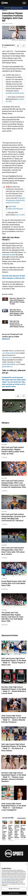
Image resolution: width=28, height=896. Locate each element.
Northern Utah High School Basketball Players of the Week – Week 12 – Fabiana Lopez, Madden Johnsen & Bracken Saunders (13, 777)
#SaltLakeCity (20, 200)
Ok (26, 863)
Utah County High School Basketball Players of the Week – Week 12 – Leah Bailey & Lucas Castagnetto (13, 807)
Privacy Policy (15, 879)
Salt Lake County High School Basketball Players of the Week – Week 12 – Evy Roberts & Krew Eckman (13, 747)
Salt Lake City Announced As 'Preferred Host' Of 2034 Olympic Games (17, 324)
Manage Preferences (14, 888)
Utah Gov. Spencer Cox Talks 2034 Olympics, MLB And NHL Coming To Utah (17, 301)
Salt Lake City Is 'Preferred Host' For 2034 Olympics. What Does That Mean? (17, 312)
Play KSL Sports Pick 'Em (16, 8)
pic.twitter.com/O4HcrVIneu (15, 93)
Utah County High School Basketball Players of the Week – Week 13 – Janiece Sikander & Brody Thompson (13, 719)
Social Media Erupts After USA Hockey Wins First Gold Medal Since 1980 (13, 583)
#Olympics (21, 198)
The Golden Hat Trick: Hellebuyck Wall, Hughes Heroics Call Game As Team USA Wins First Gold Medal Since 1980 (12, 617)
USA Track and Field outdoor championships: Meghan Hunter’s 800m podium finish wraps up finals (12, 450)
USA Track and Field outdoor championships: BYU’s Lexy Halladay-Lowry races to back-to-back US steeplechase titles (13, 484)
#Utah (8, 202)
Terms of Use (7, 879)
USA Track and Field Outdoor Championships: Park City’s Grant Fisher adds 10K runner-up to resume (13, 551)
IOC (21, 248)
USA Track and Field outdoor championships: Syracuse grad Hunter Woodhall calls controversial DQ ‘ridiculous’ (13, 517)
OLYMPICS (4, 10)
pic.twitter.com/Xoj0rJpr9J (14, 209)
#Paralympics (10, 200)
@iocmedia (12, 206)
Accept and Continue (14, 893)
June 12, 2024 (20, 215)
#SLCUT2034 (15, 202)
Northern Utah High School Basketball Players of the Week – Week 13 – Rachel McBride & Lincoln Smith (13, 690)
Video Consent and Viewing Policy (10, 882)
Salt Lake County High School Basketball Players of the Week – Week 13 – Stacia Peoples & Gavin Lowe (13, 661)
